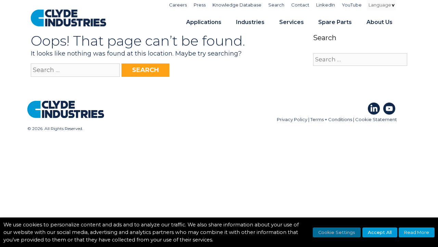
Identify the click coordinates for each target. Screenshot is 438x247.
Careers (178, 5)
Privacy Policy (292, 119)
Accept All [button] (380, 232)
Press (200, 5)
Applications (203, 22)
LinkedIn (325, 5)
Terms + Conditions (331, 119)
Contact (300, 5)
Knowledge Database (236, 5)
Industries (250, 22)
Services (291, 22)
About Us (379, 22)
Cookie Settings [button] (336, 232)
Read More (416, 232)
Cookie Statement (376, 119)
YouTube (352, 5)
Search (276, 5)
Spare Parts (335, 22)
